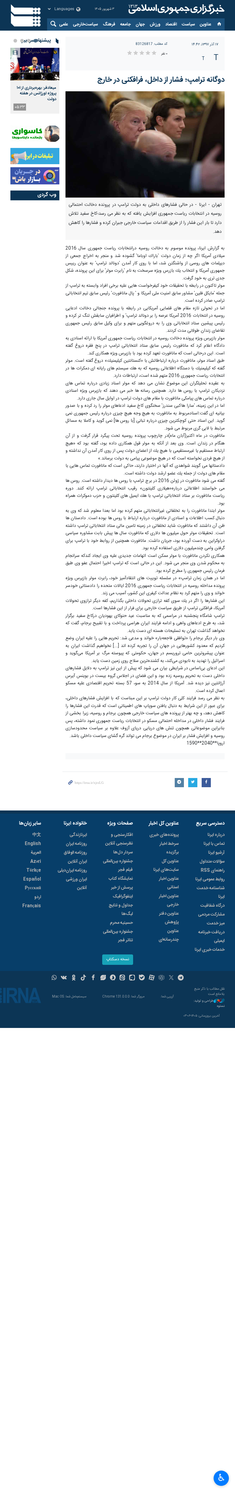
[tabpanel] (34, 81)
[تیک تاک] (83, 978)
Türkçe (33, 870)
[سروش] (113, 978)
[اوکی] (73, 978)
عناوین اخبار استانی (169, 883)
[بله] (142, 978)
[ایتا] (122, 978)
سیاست (188, 24)
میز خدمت (216, 923)
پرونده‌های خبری (164, 835)
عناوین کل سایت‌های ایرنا (166, 866)
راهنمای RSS (213, 870)
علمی (63, 24)
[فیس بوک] (93, 978)
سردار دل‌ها (123, 852)
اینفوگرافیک (123, 896)
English (33, 844)
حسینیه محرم (121, 923)
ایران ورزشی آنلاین (76, 884)
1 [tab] (35, 41)
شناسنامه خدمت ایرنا (211, 893)
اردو (37, 897)
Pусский (33, 888)
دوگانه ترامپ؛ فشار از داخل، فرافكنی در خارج (161, 80)
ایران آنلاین (77, 861)
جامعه (125, 24)
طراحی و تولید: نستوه (209, 1004)
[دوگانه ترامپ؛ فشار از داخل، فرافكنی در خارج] (145, 144)
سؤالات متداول (212, 861)
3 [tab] (22, 41)
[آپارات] (151, 978)
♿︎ (221, 1477)
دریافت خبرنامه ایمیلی (211, 937)
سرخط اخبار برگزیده (169, 848)
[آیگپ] (132, 978)
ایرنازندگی (78, 835)
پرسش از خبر (122, 887)
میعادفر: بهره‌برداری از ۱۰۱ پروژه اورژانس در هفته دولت (36, 94)
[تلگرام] (181, 978)
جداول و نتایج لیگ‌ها (121, 910)
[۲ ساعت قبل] (34, 64)
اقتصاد (171, 24)
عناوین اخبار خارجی (169, 900)
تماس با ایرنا (214, 844)
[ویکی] (64, 978)
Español (32, 879)
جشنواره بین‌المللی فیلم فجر (118, 866)
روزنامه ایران (76, 844)
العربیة (36, 852)
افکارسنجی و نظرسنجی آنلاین (119, 839)
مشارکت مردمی (211, 914)
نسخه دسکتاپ (117, 959)
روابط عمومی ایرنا (210, 879)
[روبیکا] (161, 978)
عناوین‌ (205, 24)
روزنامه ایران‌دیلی (72, 870)
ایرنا (176, 9)
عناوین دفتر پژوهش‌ (169, 918)
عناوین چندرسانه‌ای (169, 935)
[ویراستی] (103, 978)
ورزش (155, 24)
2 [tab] (29, 41)
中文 (36, 835)
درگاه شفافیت (212, 905)
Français (31, 906)
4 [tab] (15, 41)
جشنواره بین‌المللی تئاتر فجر (118, 936)
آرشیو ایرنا (216, 852)
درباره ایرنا (216, 835)
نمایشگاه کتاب (121, 878)
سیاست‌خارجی (85, 24)
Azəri (35, 861)
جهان (140, 24)
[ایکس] (171, 978)
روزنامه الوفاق (75, 852)
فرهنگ (109, 24)
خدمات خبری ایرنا (210, 950)
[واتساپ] (54, 978)
